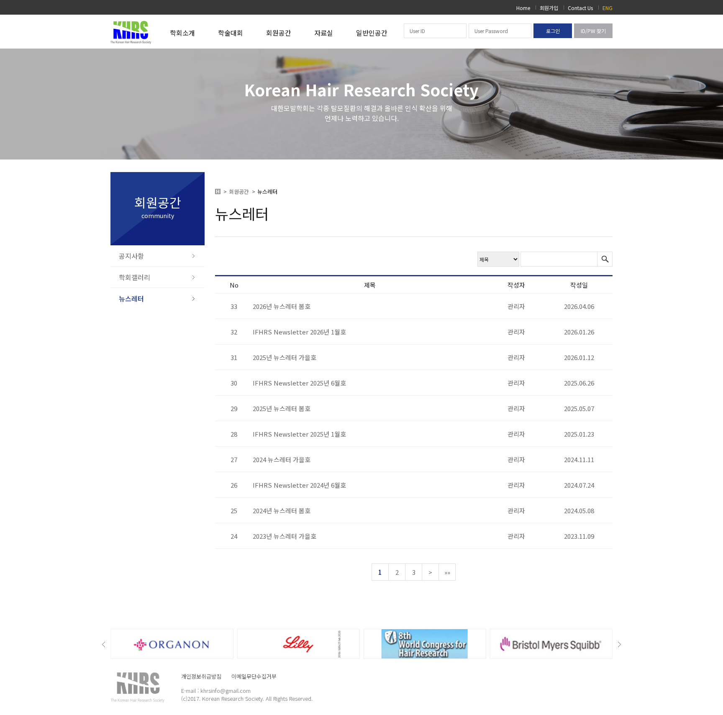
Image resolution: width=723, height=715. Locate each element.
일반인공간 (371, 33)
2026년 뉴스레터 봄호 (281, 306)
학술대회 (230, 33)
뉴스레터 (131, 298)
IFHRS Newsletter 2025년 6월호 (299, 382)
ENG (607, 7)
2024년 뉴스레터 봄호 (281, 510)
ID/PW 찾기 (593, 30)
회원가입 (549, 7)
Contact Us (580, 7)
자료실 (323, 33)
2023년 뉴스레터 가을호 (284, 536)
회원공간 (278, 33)
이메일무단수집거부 (254, 676)
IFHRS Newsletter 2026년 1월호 (299, 331)
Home (523, 7)
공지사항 (131, 256)
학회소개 (182, 33)
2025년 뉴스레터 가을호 (284, 357)
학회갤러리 (134, 277)
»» (447, 572)
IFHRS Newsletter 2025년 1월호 (299, 434)
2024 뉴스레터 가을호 (281, 459)
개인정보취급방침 (201, 676)
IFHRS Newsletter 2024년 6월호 (299, 485)
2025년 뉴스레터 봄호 (281, 408)
